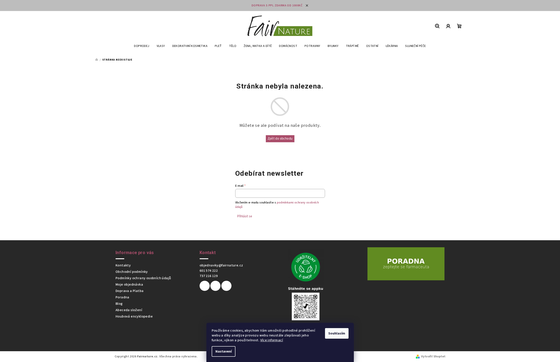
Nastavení (223, 351)
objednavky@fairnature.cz (221, 265)
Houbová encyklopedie (134, 316)
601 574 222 (209, 270)
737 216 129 (209, 275)
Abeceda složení (129, 310)
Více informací (271, 340)
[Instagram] (215, 286)
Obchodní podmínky (132, 271)
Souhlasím (336, 333)
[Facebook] (205, 286)
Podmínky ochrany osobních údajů (143, 278)
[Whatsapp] (226, 286)
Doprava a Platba (129, 290)
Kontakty (123, 265)
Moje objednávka (129, 284)
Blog (119, 303)
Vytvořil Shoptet (433, 356)
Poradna (122, 297)
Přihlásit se (244, 216)
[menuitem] (141, 46)
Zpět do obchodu (280, 138)
